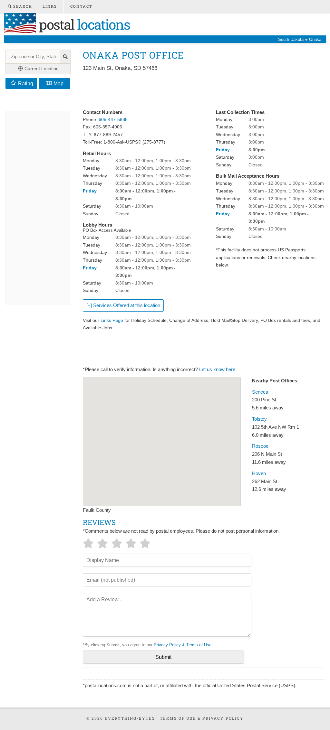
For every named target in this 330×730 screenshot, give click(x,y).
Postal (83, 24)
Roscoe (260, 446)
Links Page (112, 320)
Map (58, 83)
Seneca (260, 392)
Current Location (41, 68)
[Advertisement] (200, 90)
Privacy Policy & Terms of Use (182, 644)
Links (50, 6)
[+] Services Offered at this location (123, 305)
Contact (81, 6)
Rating (25, 83)
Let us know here (217, 369)
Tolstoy (259, 419)
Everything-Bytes (130, 718)
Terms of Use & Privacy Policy (202, 718)
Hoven (259, 473)
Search (22, 6)
